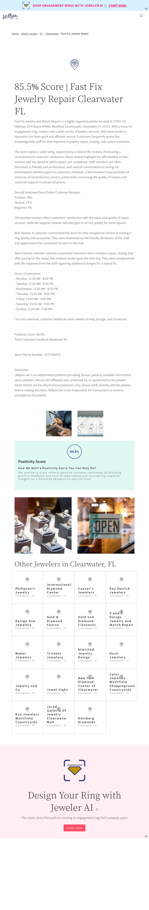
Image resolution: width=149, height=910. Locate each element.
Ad (146, 836)
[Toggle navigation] (141, 16)
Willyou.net (22, 375)
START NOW (74, 828)
